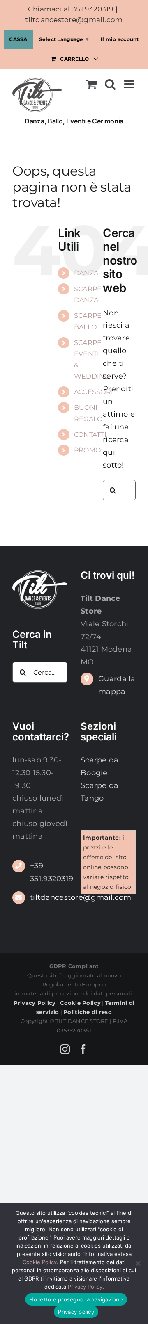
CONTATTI (90, 434)
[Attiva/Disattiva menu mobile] (130, 84)
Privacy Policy (85, 1286)
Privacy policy (76, 1311)
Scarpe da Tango (99, 792)
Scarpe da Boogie (99, 766)
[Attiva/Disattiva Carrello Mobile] (91, 84)
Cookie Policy (40, 1262)
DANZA (86, 273)
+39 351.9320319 (48, 872)
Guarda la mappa (116, 685)
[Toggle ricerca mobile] (110, 84)
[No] (138, 1263)
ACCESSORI (93, 392)
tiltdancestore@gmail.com (74, 20)
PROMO (87, 450)
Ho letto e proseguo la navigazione (76, 1299)
